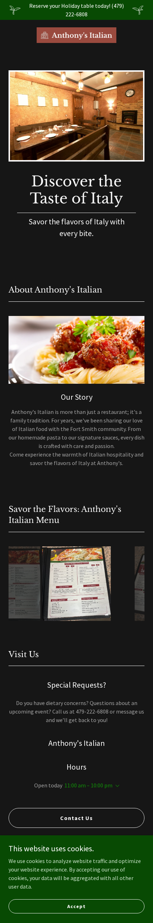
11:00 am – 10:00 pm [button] (88, 785)
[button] (116, 786)
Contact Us (76, 817)
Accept (76, 906)
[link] (76, 35)
